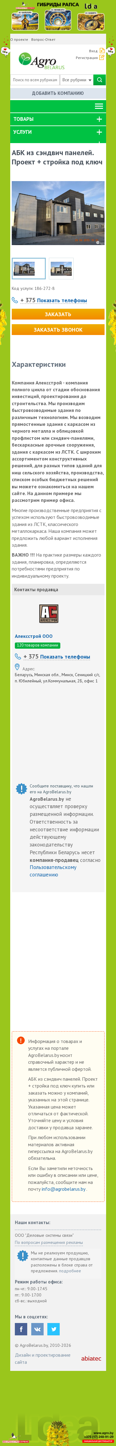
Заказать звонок (58, 329)
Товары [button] (23, 119)
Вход (93, 51)
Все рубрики (75, 80)
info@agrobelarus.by (64, 1189)
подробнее (70, 1271)
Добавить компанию (58, 93)
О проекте (19, 39)
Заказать (58, 314)
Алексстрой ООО (34, 636)
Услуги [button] (22, 132)
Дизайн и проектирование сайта (43, 1358)
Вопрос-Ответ (43, 39)
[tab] (58, 119)
